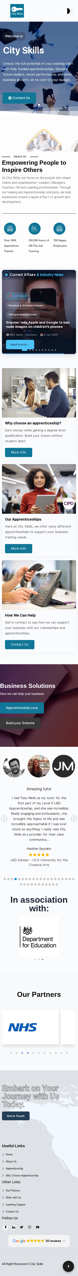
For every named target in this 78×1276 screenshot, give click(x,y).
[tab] (23, 350)
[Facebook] (5, 1227)
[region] (39, 312)
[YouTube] (37, 1227)
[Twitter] (21, 1227)
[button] (5, 879)
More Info (18, 452)
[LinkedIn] (13, 1227)
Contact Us (19, 644)
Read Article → (27, 344)
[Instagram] (29, 1227)
